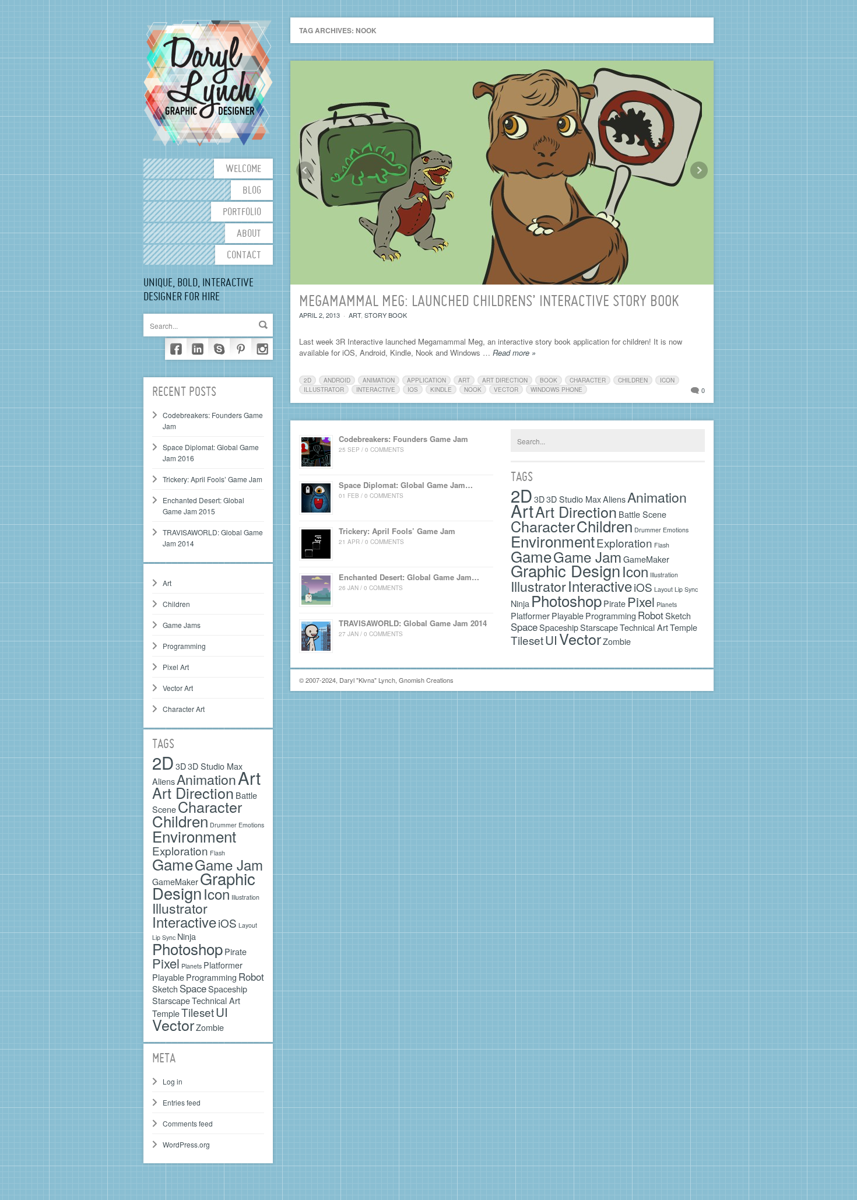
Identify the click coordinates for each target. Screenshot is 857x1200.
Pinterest (240, 349)
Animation (206, 779)
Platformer (223, 965)
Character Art (184, 709)
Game (172, 864)
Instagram (262, 349)
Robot (251, 977)
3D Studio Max (215, 766)
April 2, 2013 (319, 315)
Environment (194, 836)
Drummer (647, 529)
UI (222, 1011)
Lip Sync (686, 589)
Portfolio (242, 212)
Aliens (163, 781)
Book (548, 380)
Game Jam (229, 864)
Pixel (166, 963)
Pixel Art (176, 667)
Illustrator (180, 908)
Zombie (210, 1027)
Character (210, 806)
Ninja (186, 936)
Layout (247, 925)
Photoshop (187, 948)
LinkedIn (197, 349)
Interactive (184, 921)
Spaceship (227, 989)
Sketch (165, 989)
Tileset (197, 1012)
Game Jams (182, 625)
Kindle (441, 389)
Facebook (176, 349)
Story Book (385, 315)
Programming (184, 646)
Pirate (235, 951)
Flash (217, 852)
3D (180, 766)
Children (176, 604)
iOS (227, 923)
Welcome (243, 169)
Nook (473, 389)
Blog (252, 191)
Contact (244, 256)
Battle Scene (642, 514)
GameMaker (646, 559)
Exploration (180, 850)
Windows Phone (556, 389)
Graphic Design (565, 570)
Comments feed (188, 1123)
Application (426, 380)
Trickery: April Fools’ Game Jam (212, 479)
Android (337, 380)
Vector (173, 1024)
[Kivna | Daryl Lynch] (208, 82)
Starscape (171, 1000)
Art (167, 583)
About (249, 234)
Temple (166, 1013)
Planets (191, 966)
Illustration (245, 897)
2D (163, 762)
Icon (216, 893)
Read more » (514, 352)
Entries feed (182, 1102)
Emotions (251, 824)
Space (193, 988)
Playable (168, 977)
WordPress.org (186, 1144)
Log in (172, 1081)
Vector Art (178, 688)
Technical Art (216, 1000)
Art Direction (193, 792)
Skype (219, 349)
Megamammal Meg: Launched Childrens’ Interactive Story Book (489, 302)
